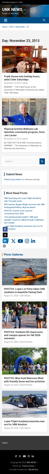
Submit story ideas (12, 179)
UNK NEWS (12, 9)
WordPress (33, 469)
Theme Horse (28, 466)
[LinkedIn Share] (5, 240)
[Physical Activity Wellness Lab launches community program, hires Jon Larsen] (24, 111)
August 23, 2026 (11, 385)
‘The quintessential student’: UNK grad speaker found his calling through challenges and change (24, 220)
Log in (4, 442)
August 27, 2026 (11, 296)
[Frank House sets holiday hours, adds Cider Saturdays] (24, 59)
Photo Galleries (13, 254)
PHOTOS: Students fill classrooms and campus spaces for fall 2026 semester (23, 335)
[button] (4, 246)
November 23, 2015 (12, 83)
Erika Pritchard (26, 342)
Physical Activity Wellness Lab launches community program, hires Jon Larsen (24, 132)
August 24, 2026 (11, 342)
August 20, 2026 (11, 428)
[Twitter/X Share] (5, 235)
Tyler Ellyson (25, 296)
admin (25, 83)
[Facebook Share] (5, 229)
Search (42, 161)
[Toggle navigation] (5, 20)
